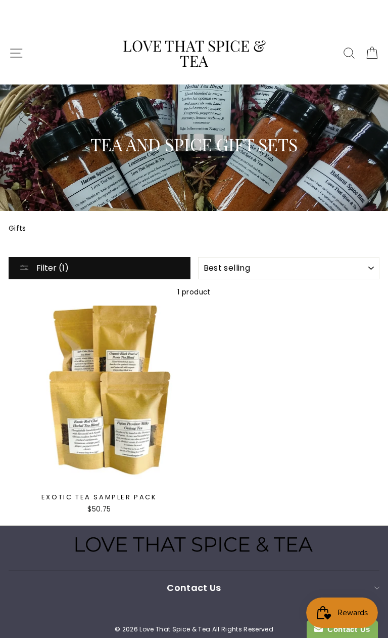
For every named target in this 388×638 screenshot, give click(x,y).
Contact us (194, 587)
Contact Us (346, 629)
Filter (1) (51, 268)
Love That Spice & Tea (194, 53)
